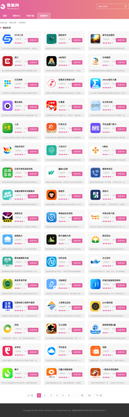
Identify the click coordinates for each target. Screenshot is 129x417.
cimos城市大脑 (109, 79)
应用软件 (44, 16)
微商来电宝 (107, 169)
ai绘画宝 (62, 57)
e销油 (105, 146)
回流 (16, 324)
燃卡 (16, 369)
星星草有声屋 (20, 280)
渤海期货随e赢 (109, 324)
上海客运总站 (64, 302)
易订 (16, 57)
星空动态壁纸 (108, 35)
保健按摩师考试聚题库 (24, 191)
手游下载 (30, 16)
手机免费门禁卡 (109, 124)
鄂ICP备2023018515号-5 (95, 410)
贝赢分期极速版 (65, 369)
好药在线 (62, 258)
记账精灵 (62, 280)
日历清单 (18, 79)
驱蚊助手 (62, 35)
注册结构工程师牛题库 (24, 302)
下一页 (99, 395)
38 (82, 395)
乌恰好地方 (19, 146)
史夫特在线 (107, 102)
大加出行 (62, 146)
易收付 (105, 191)
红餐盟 (61, 102)
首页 (5, 16)
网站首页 (12, 22)
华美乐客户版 (108, 213)
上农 (16, 124)
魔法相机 (18, 102)
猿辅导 (61, 191)
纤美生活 (62, 124)
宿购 (104, 347)
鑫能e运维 (63, 169)
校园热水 (18, 235)
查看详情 (33, 40)
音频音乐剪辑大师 (66, 79)
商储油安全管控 (65, 213)
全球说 (17, 347)
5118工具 (18, 35)
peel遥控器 (107, 302)
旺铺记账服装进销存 (111, 280)
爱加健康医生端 (21, 258)
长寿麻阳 (106, 57)
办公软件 (106, 258)
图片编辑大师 (64, 235)
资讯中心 (16, 16)
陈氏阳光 (106, 235)
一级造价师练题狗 (110, 369)
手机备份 (62, 347)
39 (89, 395)
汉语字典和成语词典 (23, 169)
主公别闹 (62, 324)
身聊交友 (18, 213)
